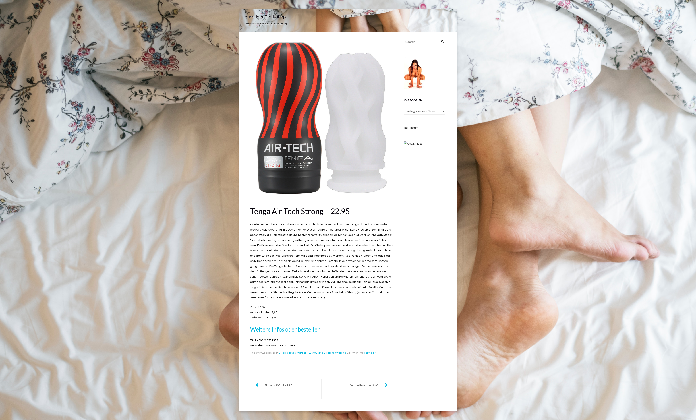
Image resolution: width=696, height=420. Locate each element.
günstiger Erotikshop (265, 17)
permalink (370, 353)
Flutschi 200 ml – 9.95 (278, 385)
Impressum (411, 127)
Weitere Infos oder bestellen (285, 329)
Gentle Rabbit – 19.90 (364, 385)
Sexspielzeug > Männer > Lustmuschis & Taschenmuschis (312, 353)
